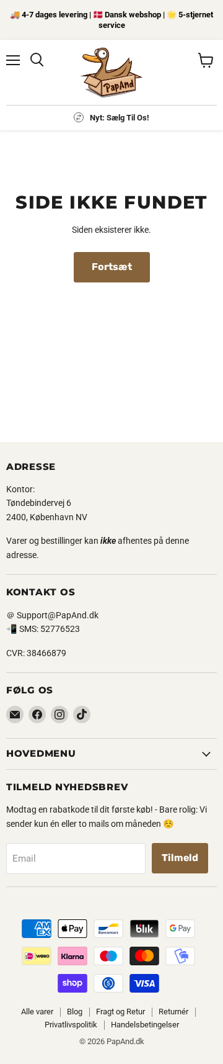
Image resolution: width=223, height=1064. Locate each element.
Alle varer (37, 1011)
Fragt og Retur (120, 1011)
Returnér (173, 1011)
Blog (74, 1011)
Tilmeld (180, 857)
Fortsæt (112, 267)
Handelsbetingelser (145, 1024)
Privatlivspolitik (71, 1024)
